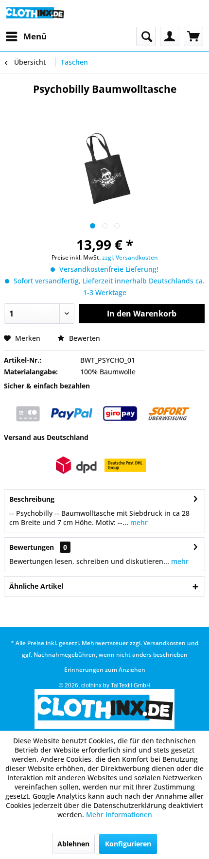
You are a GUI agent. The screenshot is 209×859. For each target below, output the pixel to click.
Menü (35, 36)
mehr (138, 522)
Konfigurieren (128, 843)
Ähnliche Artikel (36, 586)
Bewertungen (31, 547)
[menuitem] (26, 36)
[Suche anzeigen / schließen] (146, 36)
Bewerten (83, 338)
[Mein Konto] (169, 36)
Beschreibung (31, 499)
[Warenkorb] (193, 36)
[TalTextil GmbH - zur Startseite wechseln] (35, 13)
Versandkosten (164, 643)
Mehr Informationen (119, 814)
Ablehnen (73, 843)
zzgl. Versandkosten (130, 257)
